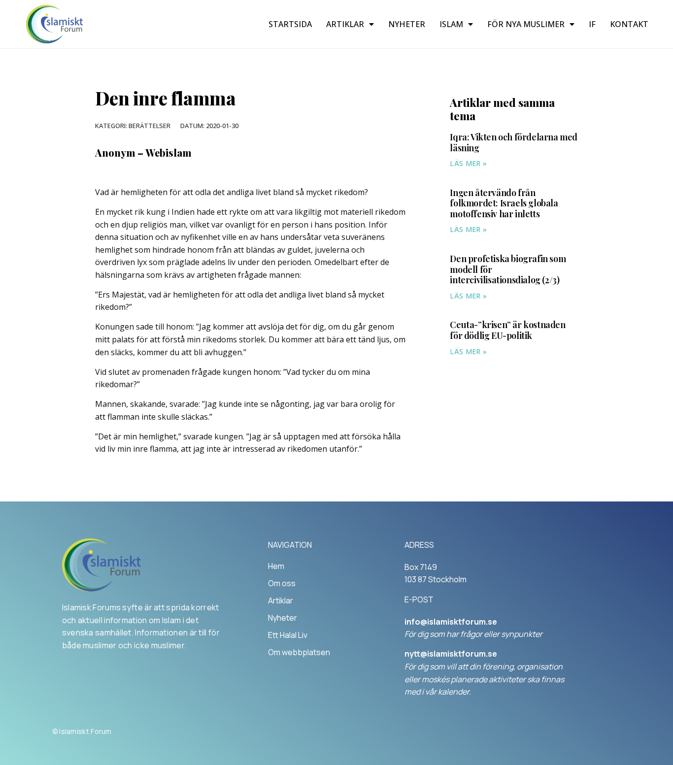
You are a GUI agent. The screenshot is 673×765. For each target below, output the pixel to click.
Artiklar (345, 24)
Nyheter (406, 24)
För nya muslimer (526, 24)
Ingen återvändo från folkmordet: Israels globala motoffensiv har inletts (504, 203)
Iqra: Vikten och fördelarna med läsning (513, 142)
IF (592, 24)
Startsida (290, 24)
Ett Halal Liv (287, 635)
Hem (276, 566)
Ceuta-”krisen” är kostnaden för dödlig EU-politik (507, 330)
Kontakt (629, 24)
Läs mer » (468, 163)
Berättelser (149, 125)
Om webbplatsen (299, 652)
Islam (451, 24)
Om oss (282, 583)
